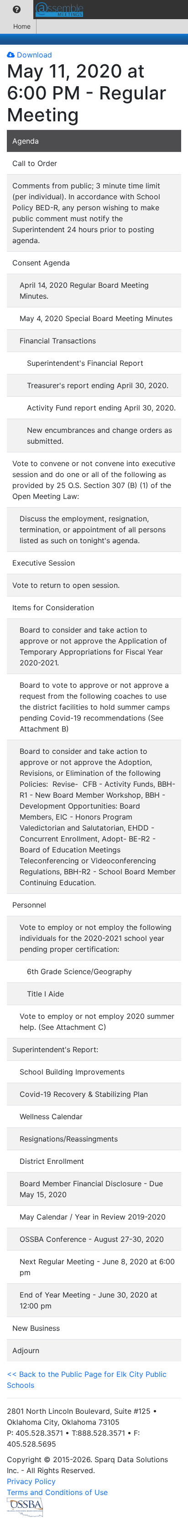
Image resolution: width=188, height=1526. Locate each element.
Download (33, 54)
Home (22, 26)
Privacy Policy (31, 1481)
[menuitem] (16, 9)
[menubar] (44, 9)
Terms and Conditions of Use (57, 1492)
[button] (16, 9)
